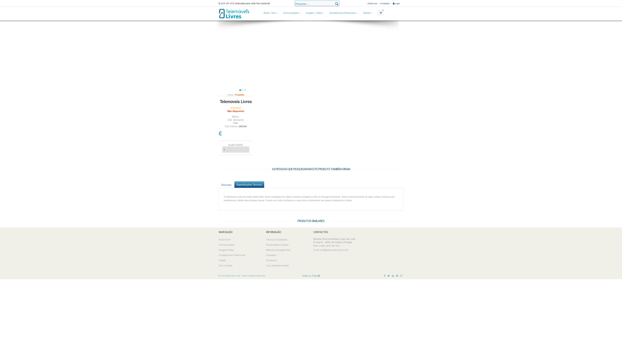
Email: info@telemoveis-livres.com (331, 250)
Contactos (385, 3)
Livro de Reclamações (277, 265)
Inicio (231, 94)
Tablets (367, 12)
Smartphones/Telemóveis (342, 12)
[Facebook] (384, 275)
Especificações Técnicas (249, 184)
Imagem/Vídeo (226, 250)
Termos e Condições (277, 239)
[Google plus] (401, 275)
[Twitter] (389, 275)
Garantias (271, 255)
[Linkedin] (393, 275)
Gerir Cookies (225, 265)
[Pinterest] (397, 275)
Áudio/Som (225, 239)
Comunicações (291, 12)
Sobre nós (372, 3)
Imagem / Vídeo (314, 12)
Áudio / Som (270, 12)
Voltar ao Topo (310, 275)
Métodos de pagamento (278, 250)
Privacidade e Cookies (277, 245)
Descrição (226, 184)
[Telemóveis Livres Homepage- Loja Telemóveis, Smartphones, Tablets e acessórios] (234, 13)
